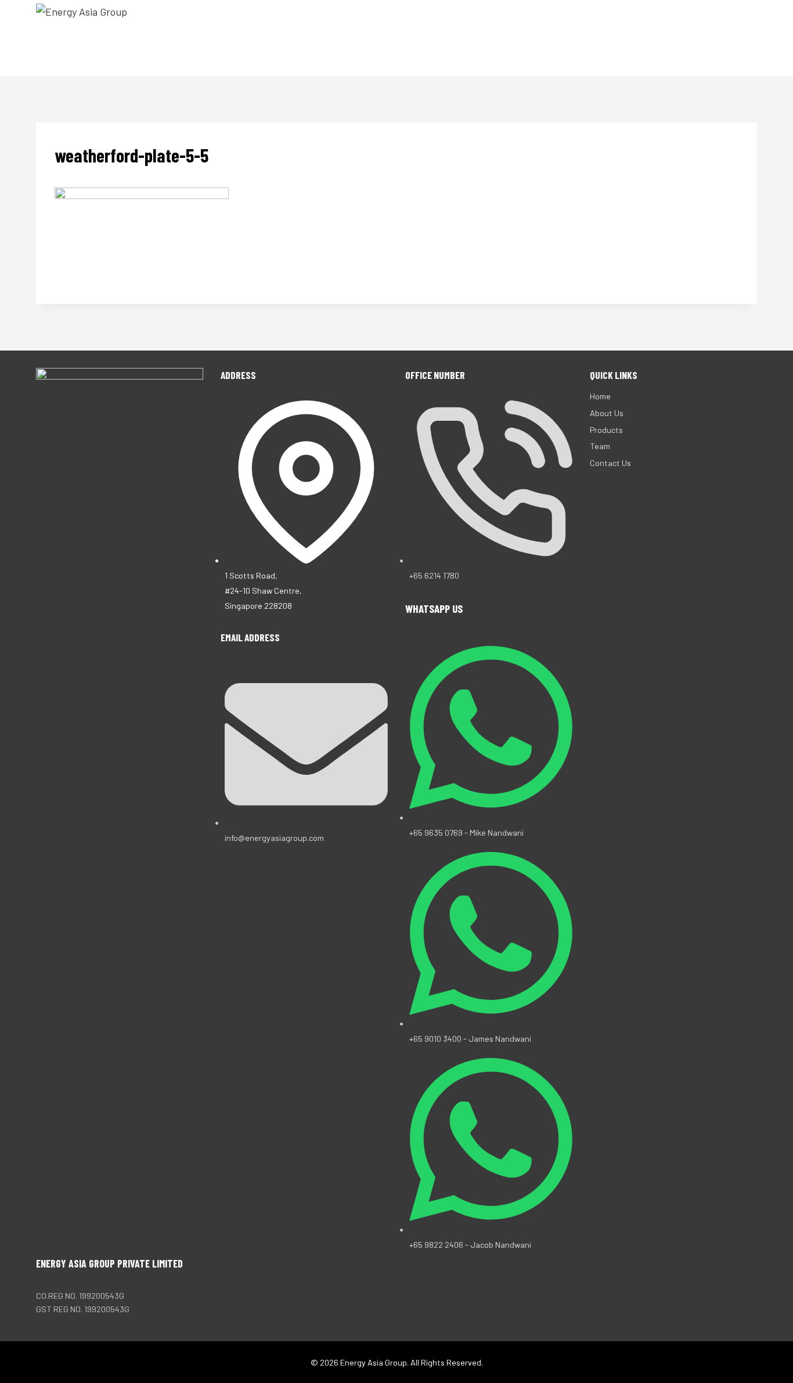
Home (469, 37)
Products (583, 37)
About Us (519, 37)
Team (636, 37)
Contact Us (693, 37)
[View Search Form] (746, 38)
